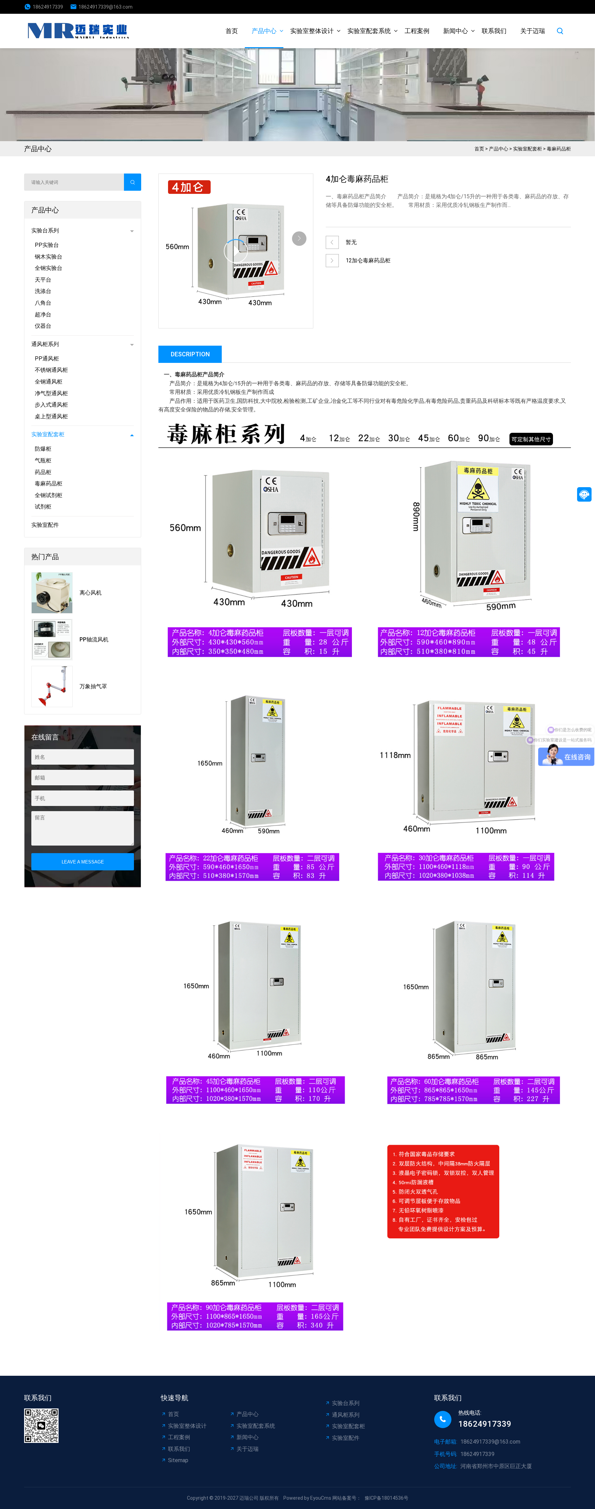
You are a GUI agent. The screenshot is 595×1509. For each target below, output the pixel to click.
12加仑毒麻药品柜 (368, 260)
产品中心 (264, 30)
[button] (299, 238)
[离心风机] (52, 593)
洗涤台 (43, 291)
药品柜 (43, 472)
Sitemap (178, 1460)
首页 (232, 30)
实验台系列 (45, 230)
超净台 (43, 314)
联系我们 (494, 30)
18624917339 (48, 7)
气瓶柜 (43, 460)
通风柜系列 (45, 344)
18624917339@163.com (106, 7)
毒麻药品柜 (559, 148)
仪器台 (43, 326)
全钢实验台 (48, 268)
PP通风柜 (47, 358)
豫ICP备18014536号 (386, 1498)
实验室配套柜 (527, 148)
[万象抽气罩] (52, 686)
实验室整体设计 (312, 30)
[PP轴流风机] (52, 639)
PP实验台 (47, 245)
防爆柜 (43, 449)
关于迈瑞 (532, 30)
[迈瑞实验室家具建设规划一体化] (80, 31)
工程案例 (417, 30)
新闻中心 (455, 30)
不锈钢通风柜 (51, 370)
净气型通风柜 (51, 393)
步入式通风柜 (51, 404)
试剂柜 (43, 506)
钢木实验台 (48, 256)
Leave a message (83, 861)
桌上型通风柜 (51, 416)
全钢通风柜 (48, 381)
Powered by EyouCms (306, 1498)
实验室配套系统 (369, 30)
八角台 (43, 303)
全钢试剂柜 (48, 495)
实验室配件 (45, 525)
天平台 (43, 279)
